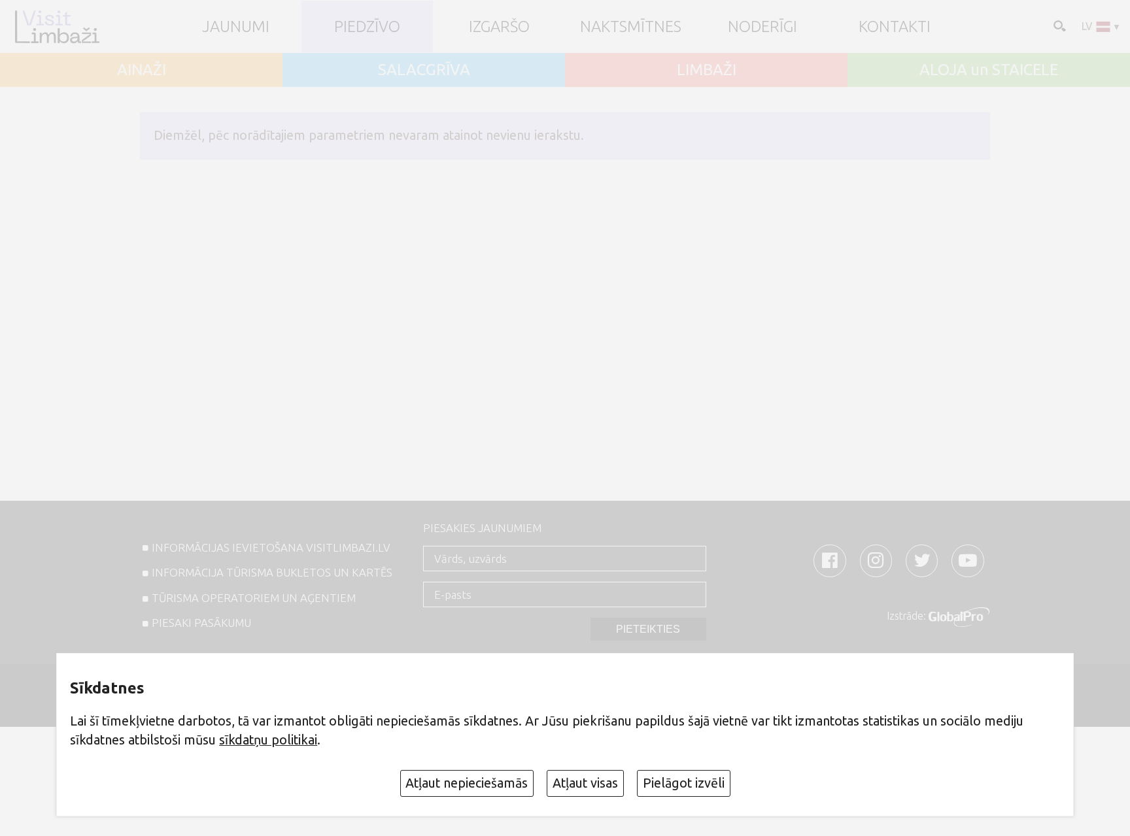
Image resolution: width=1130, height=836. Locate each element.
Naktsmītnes (630, 27)
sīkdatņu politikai (268, 740)
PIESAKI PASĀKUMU (201, 622)
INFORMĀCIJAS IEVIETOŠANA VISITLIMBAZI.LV (271, 547)
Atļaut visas (585, 783)
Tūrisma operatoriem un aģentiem (254, 598)
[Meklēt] (1058, 25)
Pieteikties (648, 629)
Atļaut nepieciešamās (466, 783)
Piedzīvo (367, 27)
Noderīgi (762, 27)
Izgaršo (499, 27)
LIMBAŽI (706, 70)
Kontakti (895, 27)
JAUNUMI (235, 27)
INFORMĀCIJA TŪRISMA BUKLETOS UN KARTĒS (272, 572)
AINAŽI (141, 70)
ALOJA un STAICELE (988, 70)
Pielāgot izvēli (684, 783)
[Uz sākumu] (56, 26)
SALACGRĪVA (424, 70)
